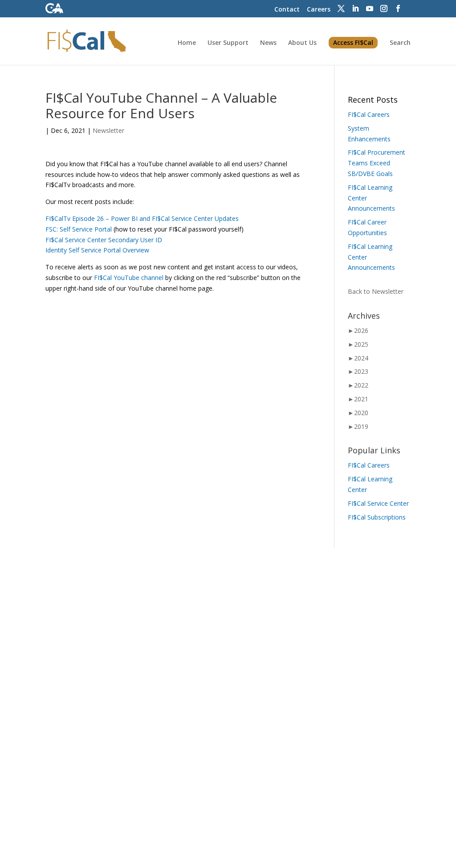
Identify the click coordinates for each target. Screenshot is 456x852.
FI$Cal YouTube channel (127, 277)
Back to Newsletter (375, 291)
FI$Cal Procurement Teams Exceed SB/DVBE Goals (376, 163)
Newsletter (108, 130)
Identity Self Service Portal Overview (97, 250)
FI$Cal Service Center (378, 503)
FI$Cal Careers (369, 114)
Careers (318, 9)
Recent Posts (373, 99)
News (268, 43)
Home (187, 43)
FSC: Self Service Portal (78, 229)
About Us (302, 43)
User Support (228, 43)
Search (400, 43)
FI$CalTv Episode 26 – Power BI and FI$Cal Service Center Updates (142, 218)
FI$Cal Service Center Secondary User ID (103, 240)
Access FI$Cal (353, 42)
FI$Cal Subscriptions (377, 517)
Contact (287, 9)
